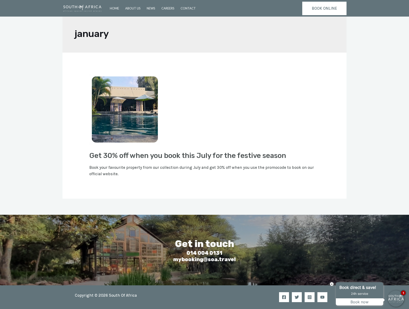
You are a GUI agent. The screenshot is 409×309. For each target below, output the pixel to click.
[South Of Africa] (82, 7)
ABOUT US (133, 8)
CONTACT (188, 8)
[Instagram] (310, 297)
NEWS (151, 8)
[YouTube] (322, 297)
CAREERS (167, 8)
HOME (114, 8)
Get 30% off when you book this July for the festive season (187, 155)
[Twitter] (297, 297)
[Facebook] (284, 297)
